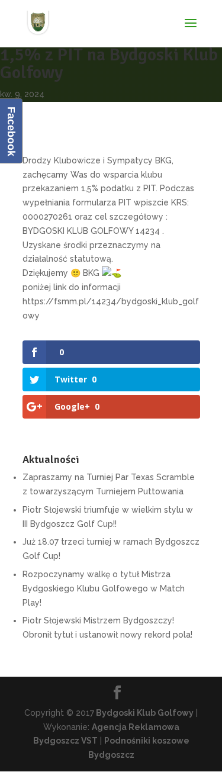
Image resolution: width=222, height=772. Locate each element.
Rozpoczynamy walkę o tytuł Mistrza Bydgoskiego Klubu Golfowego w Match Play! (103, 588)
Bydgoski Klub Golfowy (144, 713)
